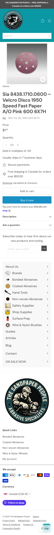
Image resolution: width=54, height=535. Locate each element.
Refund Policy (24, 520)
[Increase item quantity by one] (17, 145)
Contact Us (28, 524)
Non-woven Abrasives (16, 447)
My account (10, 459)
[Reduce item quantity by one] (6, 145)
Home (6, 86)
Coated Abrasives (13, 442)
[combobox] (27, 36)
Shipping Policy (39, 520)
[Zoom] (43, 80)
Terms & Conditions (11, 524)
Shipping (7, 183)
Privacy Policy (9, 520)
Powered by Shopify (11, 528)
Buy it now (27, 200)
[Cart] (42, 21)
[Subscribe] (44, 248)
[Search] (48, 36)
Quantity (8, 137)
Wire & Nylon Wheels (15, 453)
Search (36, 516)
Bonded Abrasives (13, 436)
